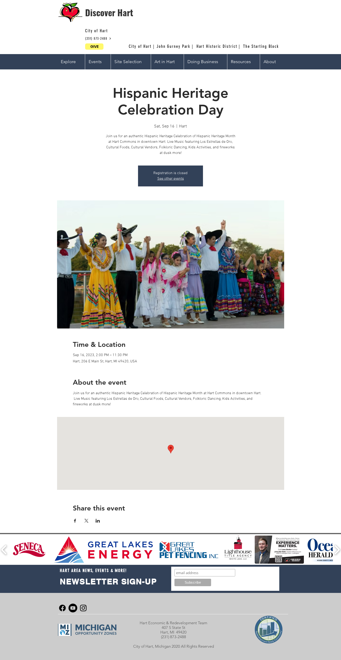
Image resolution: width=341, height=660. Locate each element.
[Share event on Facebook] (75, 521)
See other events (170, 178)
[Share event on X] (86, 521)
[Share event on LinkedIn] (98, 521)
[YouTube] (72, 608)
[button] (71, 61)
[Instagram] (83, 608)
